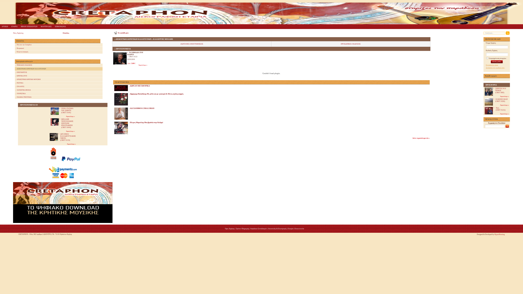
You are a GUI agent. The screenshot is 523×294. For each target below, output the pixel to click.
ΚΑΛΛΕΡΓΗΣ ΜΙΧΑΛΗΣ (163, 39)
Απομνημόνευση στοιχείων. (498, 58)
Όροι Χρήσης (230, 229)
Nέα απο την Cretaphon (24, 44)
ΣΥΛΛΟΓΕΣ (20, 86)
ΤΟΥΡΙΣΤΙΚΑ (21, 93)
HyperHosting (499, 234)
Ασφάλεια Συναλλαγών (258, 229)
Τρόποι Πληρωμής (242, 229)
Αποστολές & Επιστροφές (277, 229)
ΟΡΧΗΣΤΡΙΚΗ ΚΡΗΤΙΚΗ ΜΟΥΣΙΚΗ (29, 79)
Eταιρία (290, 229)
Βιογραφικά (20, 48)
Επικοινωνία (299, 229)
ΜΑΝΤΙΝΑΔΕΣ (46, 26)
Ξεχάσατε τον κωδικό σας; (495, 68)
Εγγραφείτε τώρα (492, 65)
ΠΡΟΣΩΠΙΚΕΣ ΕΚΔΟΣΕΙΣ (351, 44)
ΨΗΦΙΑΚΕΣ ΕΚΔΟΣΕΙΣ (24, 65)
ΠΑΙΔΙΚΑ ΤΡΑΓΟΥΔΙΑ (24, 97)
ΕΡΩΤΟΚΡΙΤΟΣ (22, 72)
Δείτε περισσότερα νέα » (421, 138)
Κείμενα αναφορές (22, 52)
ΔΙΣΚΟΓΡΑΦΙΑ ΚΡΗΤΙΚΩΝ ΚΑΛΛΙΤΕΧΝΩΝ (31, 69)
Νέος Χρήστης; (18, 33)
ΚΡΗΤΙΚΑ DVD (22, 76)
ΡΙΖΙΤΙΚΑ (20, 83)
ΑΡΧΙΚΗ (5, 26)
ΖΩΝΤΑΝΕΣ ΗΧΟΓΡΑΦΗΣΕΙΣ (191, 44)
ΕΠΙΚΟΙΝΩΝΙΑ (60, 26)
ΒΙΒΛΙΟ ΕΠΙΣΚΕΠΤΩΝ (29, 26)
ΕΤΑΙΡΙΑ (14, 26)
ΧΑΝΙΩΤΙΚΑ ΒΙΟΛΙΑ (24, 90)
